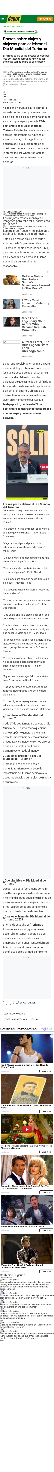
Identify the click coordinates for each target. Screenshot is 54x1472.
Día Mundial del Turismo (16, 1019)
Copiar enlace (27, 1003)
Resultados (45, 19)
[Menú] (3, 19)
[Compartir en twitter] (12, 1003)
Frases (35, 1019)
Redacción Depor (10, 100)
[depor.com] (14, 19)
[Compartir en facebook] (5, 1003)
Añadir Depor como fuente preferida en (20, 31)
